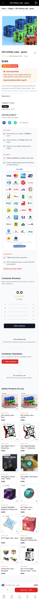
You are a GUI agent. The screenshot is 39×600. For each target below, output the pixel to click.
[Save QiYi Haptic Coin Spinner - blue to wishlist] (22, 501)
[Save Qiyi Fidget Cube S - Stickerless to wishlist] (2, 439)
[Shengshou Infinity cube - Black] (9, 468)
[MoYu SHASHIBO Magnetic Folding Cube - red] (29, 529)
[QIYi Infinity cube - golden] (29, 407)
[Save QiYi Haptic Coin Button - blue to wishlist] (22, 470)
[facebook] (4, 122)
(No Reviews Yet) (15, 56)
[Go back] (3, 3)
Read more (6, 96)
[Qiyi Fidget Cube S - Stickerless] (9, 437)
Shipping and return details (12, 268)
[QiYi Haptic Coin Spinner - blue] (29, 499)
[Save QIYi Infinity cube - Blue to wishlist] (2, 408)
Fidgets (11, 8)
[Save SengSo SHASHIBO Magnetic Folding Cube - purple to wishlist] (2, 501)
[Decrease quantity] (3, 590)
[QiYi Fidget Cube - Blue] (9, 529)
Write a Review (19, 326)
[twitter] (9, 122)
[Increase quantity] (11, 590)
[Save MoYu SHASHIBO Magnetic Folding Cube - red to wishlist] (22, 531)
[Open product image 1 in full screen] (19, 30)
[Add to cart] (17, 408)
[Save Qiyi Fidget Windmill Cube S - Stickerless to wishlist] (22, 439)
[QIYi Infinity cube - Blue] (9, 407)
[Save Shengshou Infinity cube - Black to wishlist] (2, 470)
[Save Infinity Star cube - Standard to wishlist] (2, 562)
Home (4, 8)
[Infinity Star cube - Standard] (9, 560)
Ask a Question (11, 361)
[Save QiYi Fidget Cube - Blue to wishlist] (2, 531)
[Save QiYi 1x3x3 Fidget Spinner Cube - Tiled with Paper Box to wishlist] (22, 562)
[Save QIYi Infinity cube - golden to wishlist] (22, 408)
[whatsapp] (15, 122)
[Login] (36, 3)
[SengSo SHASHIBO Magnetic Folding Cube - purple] (9, 499)
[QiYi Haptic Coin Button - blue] (29, 468)
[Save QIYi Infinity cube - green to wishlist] (35, 53)
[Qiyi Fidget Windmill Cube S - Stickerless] (29, 437)
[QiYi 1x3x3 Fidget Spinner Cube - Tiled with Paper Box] (29, 560)
